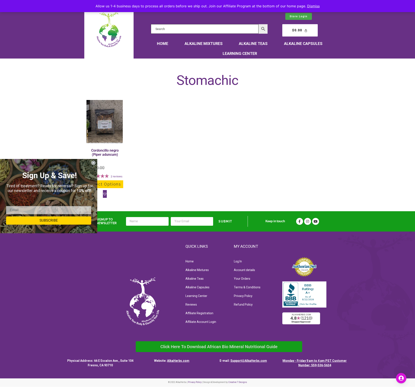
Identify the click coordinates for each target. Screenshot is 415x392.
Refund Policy (243, 304)
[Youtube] (315, 221)
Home (162, 43)
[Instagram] (307, 221)
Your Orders (242, 278)
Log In (238, 261)
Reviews (191, 304)
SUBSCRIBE (49, 220)
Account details (244, 270)
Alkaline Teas (253, 43)
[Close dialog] (93, 163)
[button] (105, 194)
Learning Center (240, 53)
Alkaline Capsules (303, 43)
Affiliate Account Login (200, 322)
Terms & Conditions (247, 287)
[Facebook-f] (299, 221)
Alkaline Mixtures (204, 43)
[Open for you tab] (401, 378)
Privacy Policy (243, 296)
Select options (105, 184)
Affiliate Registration (199, 313)
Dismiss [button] (313, 6)
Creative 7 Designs (237, 382)
